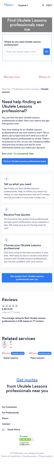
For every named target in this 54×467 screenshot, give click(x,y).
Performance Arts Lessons (26, 89)
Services (6, 89)
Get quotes (27, 380)
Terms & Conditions (11, 456)
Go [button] (46, 51)
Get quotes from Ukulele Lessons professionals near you (27, 278)
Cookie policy (30, 456)
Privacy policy (46, 456)
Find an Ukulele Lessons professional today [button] (25, 161)
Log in (49, 5)
